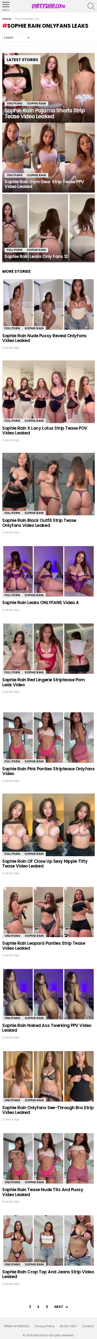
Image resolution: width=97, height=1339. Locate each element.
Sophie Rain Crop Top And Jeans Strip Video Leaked (48, 1274)
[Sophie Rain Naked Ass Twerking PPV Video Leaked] (48, 994)
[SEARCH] (91, 6)
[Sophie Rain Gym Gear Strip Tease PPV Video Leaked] (48, 158)
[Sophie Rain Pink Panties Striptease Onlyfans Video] (48, 737)
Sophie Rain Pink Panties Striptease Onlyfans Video (48, 771)
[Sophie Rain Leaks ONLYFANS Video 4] (48, 571)
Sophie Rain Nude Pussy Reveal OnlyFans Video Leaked (44, 338)
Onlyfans (15, 103)
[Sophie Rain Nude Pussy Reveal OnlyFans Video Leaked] (48, 304)
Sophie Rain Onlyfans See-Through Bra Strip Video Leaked (48, 1110)
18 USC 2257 (68, 1326)
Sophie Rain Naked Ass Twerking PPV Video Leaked (46, 1027)
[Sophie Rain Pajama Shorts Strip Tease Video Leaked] (48, 88)
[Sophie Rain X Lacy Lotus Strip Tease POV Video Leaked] (48, 391)
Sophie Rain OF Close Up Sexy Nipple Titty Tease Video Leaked (45, 863)
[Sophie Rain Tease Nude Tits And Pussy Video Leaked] (48, 1158)
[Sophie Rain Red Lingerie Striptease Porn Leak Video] (48, 648)
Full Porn (14, 250)
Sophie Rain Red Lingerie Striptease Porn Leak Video (43, 682)
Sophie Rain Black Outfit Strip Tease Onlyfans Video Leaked (39, 522)
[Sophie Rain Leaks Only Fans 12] (48, 228)
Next (58, 1306)
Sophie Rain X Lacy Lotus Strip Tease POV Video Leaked (45, 430)
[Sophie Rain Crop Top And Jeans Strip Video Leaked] (48, 1240)
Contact (88, 1326)
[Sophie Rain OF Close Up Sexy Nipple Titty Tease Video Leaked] (48, 824)
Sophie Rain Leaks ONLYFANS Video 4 (40, 603)
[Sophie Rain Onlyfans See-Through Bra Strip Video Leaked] (48, 1076)
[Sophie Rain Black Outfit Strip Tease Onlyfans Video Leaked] (48, 484)
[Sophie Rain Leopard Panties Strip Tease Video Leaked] (48, 912)
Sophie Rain (36, 103)
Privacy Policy (45, 1326)
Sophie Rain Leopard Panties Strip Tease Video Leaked (43, 945)
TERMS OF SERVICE (16, 1326)
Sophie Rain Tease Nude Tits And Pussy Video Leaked (42, 1192)
